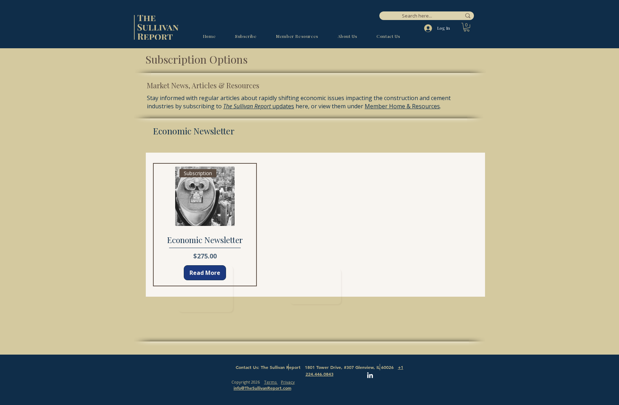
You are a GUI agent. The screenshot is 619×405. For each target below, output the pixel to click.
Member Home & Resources (402, 106)
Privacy (288, 382)
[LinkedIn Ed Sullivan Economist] (370, 375)
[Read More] (315, 286)
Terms (271, 382)
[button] (466, 27)
